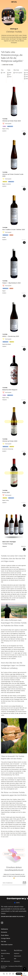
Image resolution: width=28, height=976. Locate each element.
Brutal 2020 (6, 492)
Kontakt (3, 958)
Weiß (10, 72)
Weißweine (4, 929)
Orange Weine (5, 938)
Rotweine (4, 932)
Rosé (10, 76)
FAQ (2, 956)
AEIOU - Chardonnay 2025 (10, 336)
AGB (15, 958)
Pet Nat (3, 941)
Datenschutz (17, 961)
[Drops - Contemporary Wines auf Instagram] (2, 922)
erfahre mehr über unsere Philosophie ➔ (13, 916)
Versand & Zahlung (5, 953)
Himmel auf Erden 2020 (9, 441)
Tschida (4, 118)
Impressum (16, 953)
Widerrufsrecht (17, 956)
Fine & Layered (18, 72)
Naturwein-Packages (9, 541)
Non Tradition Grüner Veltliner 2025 (13, 229)
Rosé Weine (5, 935)
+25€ (4, 72)
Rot (10, 74)
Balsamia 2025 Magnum (9, 390)
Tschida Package (7, 544)
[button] (24, 975)
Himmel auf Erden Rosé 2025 (11, 121)
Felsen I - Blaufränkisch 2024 (11, 283)
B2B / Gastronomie (5, 961)
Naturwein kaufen (7, 944)
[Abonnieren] (24, 883)
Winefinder (19, 973)
